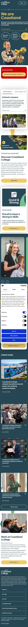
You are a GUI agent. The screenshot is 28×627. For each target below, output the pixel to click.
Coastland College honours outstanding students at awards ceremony (12, 461)
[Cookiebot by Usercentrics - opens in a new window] (20, 286)
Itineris (7, 623)
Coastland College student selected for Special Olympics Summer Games (11, 495)
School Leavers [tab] (7, 91)
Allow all (14, 331)
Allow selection (14, 335)
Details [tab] (14, 289)
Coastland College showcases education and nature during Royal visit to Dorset (11, 427)
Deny (14, 340)
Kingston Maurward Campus (15, 36)
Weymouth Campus (5, 36)
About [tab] (22, 289)
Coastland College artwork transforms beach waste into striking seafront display (12, 385)
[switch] (24, 316)
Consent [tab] (5, 289)
